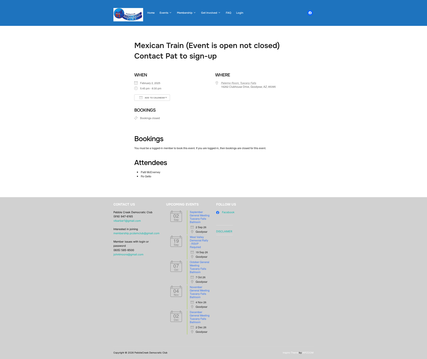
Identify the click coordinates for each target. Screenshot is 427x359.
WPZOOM (308, 352)
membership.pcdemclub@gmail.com (136, 233)
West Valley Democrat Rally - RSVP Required (199, 242)
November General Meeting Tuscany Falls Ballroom (199, 292)
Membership (184, 13)
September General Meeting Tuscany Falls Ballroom (199, 217)
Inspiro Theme (290, 352)
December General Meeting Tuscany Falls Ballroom (199, 317)
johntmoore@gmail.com (128, 254)
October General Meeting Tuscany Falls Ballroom (199, 267)
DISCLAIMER (224, 231)
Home (151, 13)
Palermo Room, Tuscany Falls (238, 83)
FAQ (228, 13)
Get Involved (209, 13)
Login (239, 13)
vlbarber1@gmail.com (127, 220)
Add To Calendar (154, 98)
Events (164, 13)
